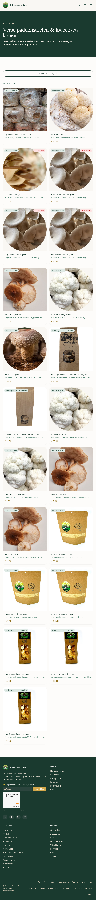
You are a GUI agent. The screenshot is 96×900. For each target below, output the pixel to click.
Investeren (55, 834)
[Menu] (91, 5)
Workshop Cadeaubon (13, 852)
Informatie (7, 830)
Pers (52, 837)
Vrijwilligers (55, 845)
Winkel (6, 834)
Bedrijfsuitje (55, 786)
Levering (54, 782)
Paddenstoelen (9, 860)
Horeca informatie (58, 771)
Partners (54, 849)
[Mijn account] (79, 5)
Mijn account (8, 841)
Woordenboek (9, 863)
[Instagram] (5, 817)
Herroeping (64, 888)
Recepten (7, 867)
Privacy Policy (43, 882)
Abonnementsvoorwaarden (82, 882)
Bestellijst (54, 774)
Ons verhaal (55, 830)
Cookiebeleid (77, 888)
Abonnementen (10, 837)
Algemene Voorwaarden (60, 882)
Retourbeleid (53, 888)
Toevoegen (26, 109)
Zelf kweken (8, 856)
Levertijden (88, 888)
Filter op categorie (49, 73)
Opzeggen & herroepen (36, 888)
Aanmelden (39, 789)
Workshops (8, 849)
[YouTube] (24, 817)
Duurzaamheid (57, 841)
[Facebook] (11, 817)
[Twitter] (18, 817)
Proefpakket (55, 778)
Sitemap (54, 856)
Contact (53, 789)
